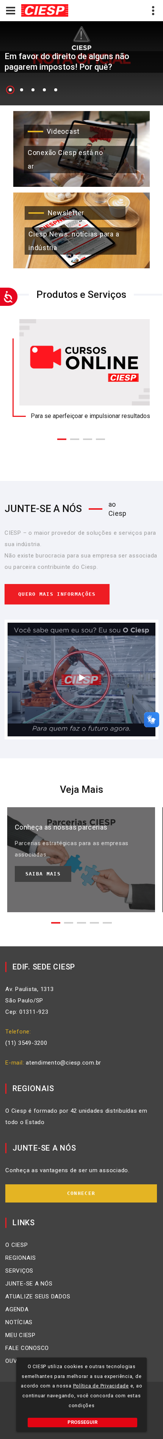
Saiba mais (43, 874)
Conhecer (81, 1193)
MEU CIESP (20, 1335)
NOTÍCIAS (19, 1322)
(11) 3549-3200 (26, 1043)
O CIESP (16, 1245)
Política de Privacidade (101, 1386)
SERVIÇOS (19, 1270)
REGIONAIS (20, 1257)
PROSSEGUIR (82, 1422)
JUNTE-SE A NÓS (29, 1283)
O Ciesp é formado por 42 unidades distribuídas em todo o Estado (76, 1116)
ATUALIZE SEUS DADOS (37, 1296)
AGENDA (17, 1309)
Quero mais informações (57, 594)
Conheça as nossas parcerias (61, 827)
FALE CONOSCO (27, 1348)
